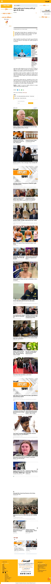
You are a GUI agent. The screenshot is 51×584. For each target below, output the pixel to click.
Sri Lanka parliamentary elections (23, 96)
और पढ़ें (10, 26)
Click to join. (24, 92)
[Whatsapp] (21, 90)
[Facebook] (17, 90)
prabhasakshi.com (25, 569)
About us (6, 575)
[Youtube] (28, 573)
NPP (15, 96)
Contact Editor (40, 571)
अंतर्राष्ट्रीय (17, 5)
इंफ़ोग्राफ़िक (4, 568)
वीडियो (3, 567)
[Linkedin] (25, 573)
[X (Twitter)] (36, 18)
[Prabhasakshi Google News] (36, 29)
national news (16, 98)
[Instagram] (26, 573)
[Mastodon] (30, 573)
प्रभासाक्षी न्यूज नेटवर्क (17, 29)
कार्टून (3, 569)
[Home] (14, 5)
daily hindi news (23, 98)
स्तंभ (44, 5)
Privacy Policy (7, 578)
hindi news (32, 96)
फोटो (3, 566)
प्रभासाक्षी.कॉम (20, 563)
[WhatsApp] (36, 20)
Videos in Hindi (25, 567)
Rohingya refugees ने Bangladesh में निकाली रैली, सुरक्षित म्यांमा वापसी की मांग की (19, 549)
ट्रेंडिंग (6, 9)
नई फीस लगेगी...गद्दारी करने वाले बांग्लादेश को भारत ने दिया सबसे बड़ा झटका (31, 549)
